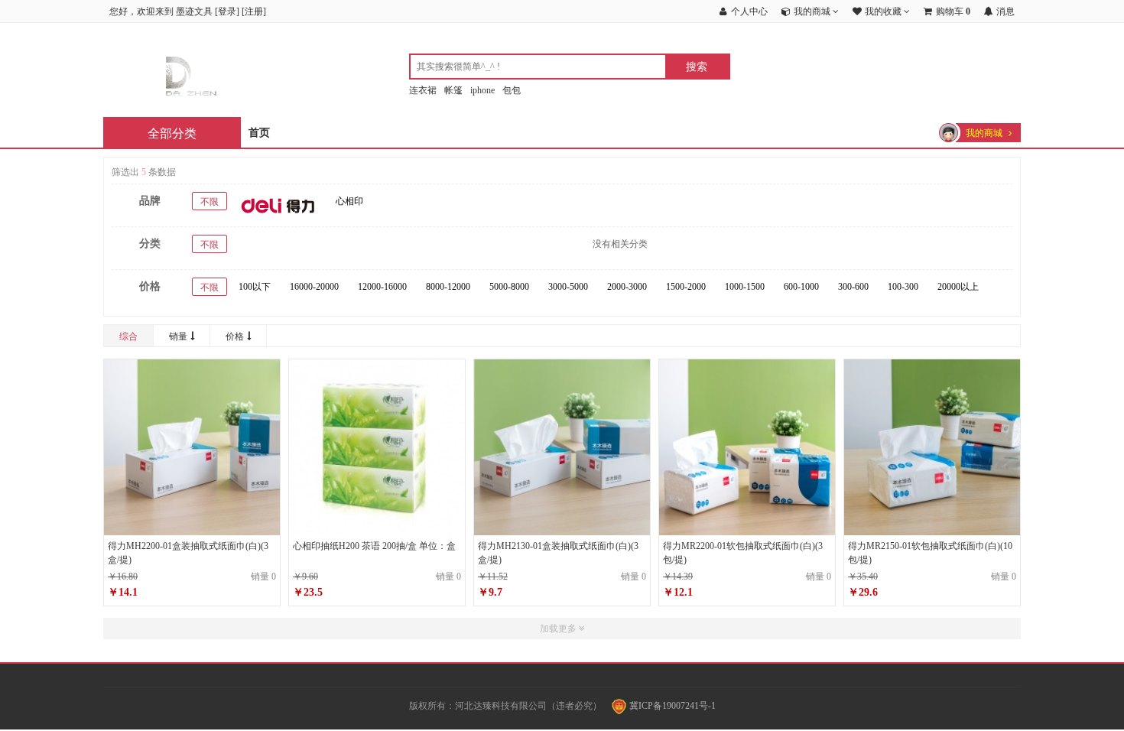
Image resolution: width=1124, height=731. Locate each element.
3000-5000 (568, 286)
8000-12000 (448, 286)
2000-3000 (627, 286)
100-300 (903, 286)
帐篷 (453, 90)
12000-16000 (382, 286)
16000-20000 (314, 286)
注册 (254, 11)
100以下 (255, 286)
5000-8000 (509, 286)
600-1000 (801, 286)
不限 (209, 202)
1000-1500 (745, 286)
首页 (259, 132)
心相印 (349, 201)
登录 (227, 11)
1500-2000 (686, 286)
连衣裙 (423, 90)
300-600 (853, 286)
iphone (482, 90)
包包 (511, 90)
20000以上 (958, 286)
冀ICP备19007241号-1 (671, 705)
